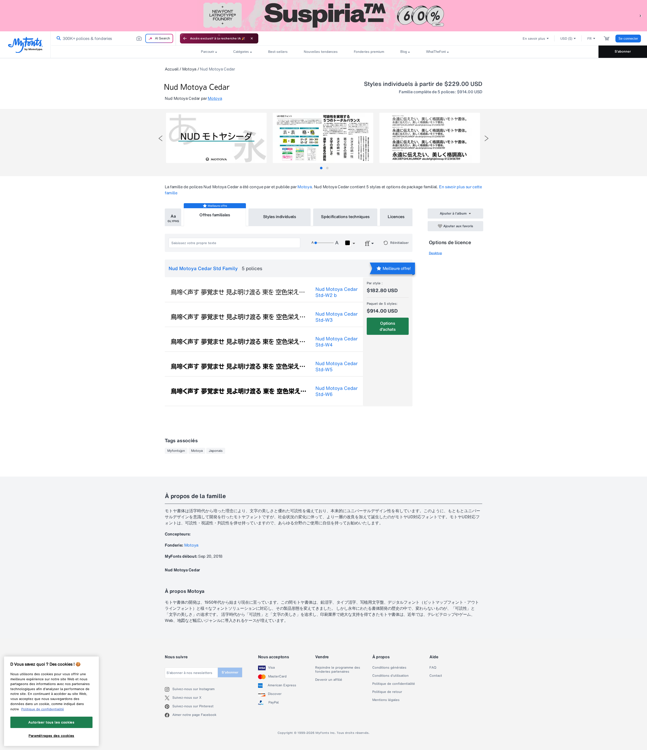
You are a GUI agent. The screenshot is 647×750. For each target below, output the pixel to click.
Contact (435, 676)
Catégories (241, 52)
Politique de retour (387, 692)
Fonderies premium (369, 51)
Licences (396, 217)
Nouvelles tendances (321, 51)
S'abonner (623, 51)
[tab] (321, 168)
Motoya (189, 69)
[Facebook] (168, 715)
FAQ (432, 668)
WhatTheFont (436, 52)
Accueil (172, 69)
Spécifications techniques (345, 217)
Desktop (435, 253)
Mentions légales (386, 700)
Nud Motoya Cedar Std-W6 (336, 391)
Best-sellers (278, 51)
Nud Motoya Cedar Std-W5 (336, 366)
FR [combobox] (589, 38)
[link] (58, 38)
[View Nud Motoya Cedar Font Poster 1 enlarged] (216, 138)
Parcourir (207, 52)
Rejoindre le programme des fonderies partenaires (337, 670)
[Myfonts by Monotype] (25, 45)
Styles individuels (279, 217)
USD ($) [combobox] (566, 38)
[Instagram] (168, 689)
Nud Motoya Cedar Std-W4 (336, 341)
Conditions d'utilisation (390, 676)
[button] (640, 15)
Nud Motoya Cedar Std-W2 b (336, 292)
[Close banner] (251, 38)
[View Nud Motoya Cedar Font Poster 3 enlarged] (429, 138)
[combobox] (113, 38)
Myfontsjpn (176, 451)
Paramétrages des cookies (51, 735)
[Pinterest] (168, 706)
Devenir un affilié (328, 680)
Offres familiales (214, 215)
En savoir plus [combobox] (534, 38)
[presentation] (160, 138)
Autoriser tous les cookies (51, 722)
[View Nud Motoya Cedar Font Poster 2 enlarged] (323, 138)
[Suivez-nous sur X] (168, 698)
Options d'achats (388, 326)
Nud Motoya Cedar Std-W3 (336, 316)
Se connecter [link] (628, 38)
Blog (403, 52)
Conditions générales (389, 668)
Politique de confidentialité (393, 684)
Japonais (216, 451)
